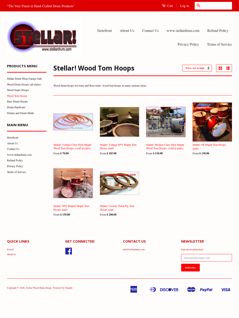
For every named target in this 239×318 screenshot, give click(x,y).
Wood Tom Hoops (17, 96)
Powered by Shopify (63, 287)
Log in (184, 5)
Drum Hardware (16, 107)
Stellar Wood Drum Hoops (39, 287)
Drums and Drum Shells (20, 113)
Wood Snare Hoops (18, 90)
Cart (169, 5)
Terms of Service (219, 44)
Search (10, 249)
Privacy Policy (188, 44)
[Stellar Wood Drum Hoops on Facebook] (68, 252)
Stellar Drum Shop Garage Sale (24, 78)
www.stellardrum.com (183, 30)
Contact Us (150, 30)
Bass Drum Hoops (17, 101)
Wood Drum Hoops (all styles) (24, 84)
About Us (127, 30)
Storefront (104, 30)
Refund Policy (217, 30)
